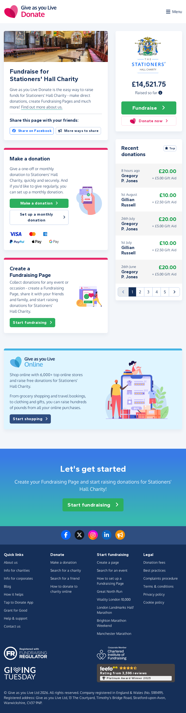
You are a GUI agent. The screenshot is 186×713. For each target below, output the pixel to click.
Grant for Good (15, 610)
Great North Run (109, 591)
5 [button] (165, 291)
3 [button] (148, 291)
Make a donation (36, 203)
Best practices (154, 570)
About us (11, 562)
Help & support (15, 618)
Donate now (151, 121)
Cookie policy (153, 602)
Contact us (12, 626)
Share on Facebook (35, 131)
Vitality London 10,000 (114, 599)
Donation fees (154, 562)
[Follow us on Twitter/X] (79, 537)
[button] (160, 92)
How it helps (13, 594)
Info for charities (17, 570)
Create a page (108, 562)
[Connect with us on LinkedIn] (106, 537)
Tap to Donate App (18, 602)
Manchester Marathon (114, 633)
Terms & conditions (158, 586)
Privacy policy (154, 594)
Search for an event (112, 570)
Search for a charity (65, 570)
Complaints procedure (160, 578)
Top (172, 148)
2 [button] (140, 291)
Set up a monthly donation (36, 217)
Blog (7, 586)
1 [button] (134, 291)
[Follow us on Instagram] (93, 537)
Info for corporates (18, 578)
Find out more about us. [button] (41, 107)
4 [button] (156, 291)
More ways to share (81, 131)
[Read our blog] (120, 537)
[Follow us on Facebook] (66, 537)
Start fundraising (30, 322)
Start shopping (27, 419)
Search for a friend (64, 578)
